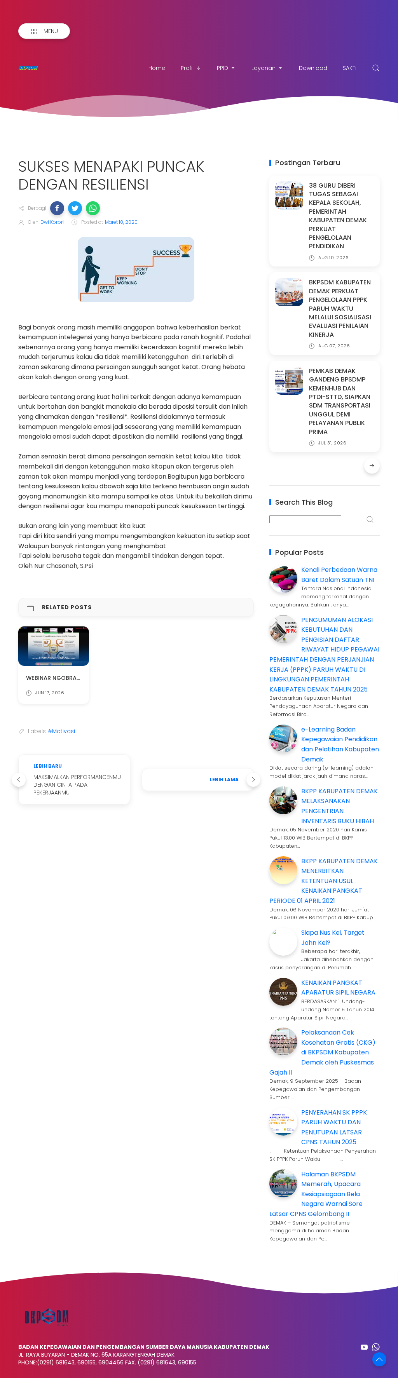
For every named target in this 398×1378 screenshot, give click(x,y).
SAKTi (349, 68)
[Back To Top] (379, 1359)
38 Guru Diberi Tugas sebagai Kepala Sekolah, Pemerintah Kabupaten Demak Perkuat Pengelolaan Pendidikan (338, 216)
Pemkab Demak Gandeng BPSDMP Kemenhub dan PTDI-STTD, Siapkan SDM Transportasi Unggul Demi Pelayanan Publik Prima (339, 401)
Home (156, 68)
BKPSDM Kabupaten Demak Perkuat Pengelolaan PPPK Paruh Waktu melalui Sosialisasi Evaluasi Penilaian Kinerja (340, 308)
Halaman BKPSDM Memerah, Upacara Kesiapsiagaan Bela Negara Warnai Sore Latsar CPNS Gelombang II (316, 1194)
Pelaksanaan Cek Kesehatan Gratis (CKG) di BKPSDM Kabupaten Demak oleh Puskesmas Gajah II (322, 1052)
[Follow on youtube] (364, 1347)
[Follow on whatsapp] (376, 1347)
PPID (222, 68)
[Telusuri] (376, 68)
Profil (187, 68)
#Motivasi (61, 731)
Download (313, 68)
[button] (57, 208)
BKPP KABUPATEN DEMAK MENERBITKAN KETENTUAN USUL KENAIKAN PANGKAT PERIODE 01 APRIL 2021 (323, 881)
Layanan (263, 68)
